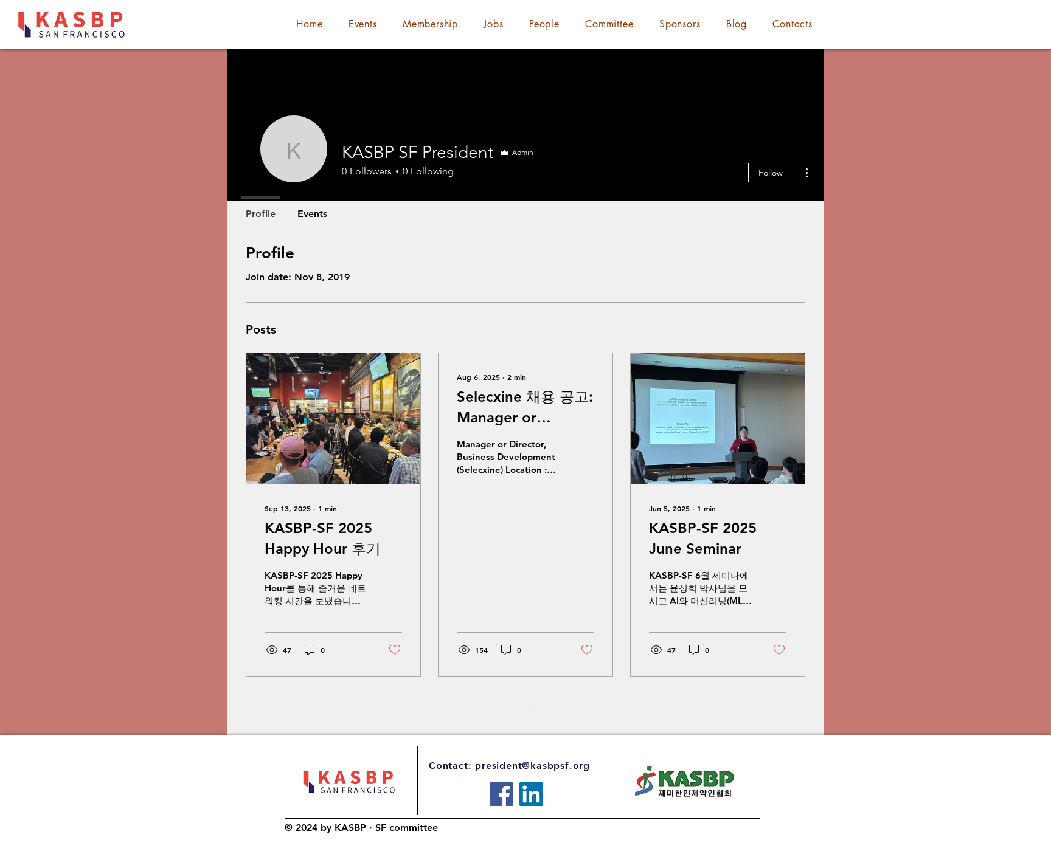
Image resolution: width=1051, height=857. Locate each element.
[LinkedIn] (531, 794)
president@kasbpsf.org (532, 765)
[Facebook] (501, 794)
